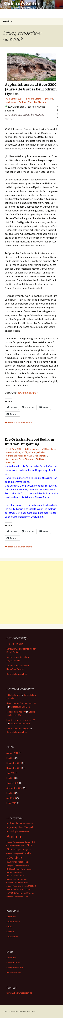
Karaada (22, 455)
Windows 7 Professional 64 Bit (17, 897)
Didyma (11, 849)
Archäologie (12, 102)
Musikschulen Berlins (14, 872)
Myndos (42, 102)
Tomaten (20, 889)
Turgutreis (30, 459)
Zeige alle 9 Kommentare (20, 422)
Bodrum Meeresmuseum (15, 842)
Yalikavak (10, 462)
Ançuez (10, 827)
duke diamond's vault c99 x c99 (21, 703)
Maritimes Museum (13, 869)
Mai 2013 (10, 793)
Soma (8, 889)
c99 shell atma (13, 694)
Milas (29, 455)
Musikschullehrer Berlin (15, 876)
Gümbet (32, 452)
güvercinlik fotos (14, 861)
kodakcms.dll (25, 866)
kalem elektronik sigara (17, 728)
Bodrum (22, 102)
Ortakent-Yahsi (40, 455)
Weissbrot (30, 893)
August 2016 (12, 752)
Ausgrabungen (24, 831)
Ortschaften (33, 448)
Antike (50, 98)
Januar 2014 (12, 783)
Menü (6, 21)
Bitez (46, 448)
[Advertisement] (31, 592)
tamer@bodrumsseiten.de (19, 992)
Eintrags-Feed (13, 962)
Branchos (28, 842)
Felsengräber (26, 850)
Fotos (9, 926)
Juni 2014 (10, 772)
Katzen (17, 866)
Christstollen (11, 846)
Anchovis (11, 823)
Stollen (13, 889)
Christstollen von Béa (16, 673)
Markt (23, 869)
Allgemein (11, 916)
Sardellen (31, 885)
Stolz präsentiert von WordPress (19, 1011)
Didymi (18, 850)
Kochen (10, 931)
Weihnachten (21, 893)
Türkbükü (40, 459)
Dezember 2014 (14, 762)
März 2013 (11, 803)
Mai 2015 (10, 757)
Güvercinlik (11, 455)
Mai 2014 (10, 778)
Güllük (24, 452)
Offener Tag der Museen (14, 883)
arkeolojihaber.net (27, 392)
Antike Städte (34, 98)
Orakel (26, 883)
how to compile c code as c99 (20, 720)
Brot (33, 842)
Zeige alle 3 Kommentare (20, 546)
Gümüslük (32, 102)
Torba (21, 459)
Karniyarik (10, 866)
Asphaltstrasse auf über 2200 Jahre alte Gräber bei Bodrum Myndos (31, 89)
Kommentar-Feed (14, 967)
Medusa (29, 869)
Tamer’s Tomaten (14, 643)
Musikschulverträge (13, 879)
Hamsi (27, 861)
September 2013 (14, 788)
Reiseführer (22, 886)
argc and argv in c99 (16, 711)
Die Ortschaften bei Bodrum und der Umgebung (29, 441)
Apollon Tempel (23, 827)
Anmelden (11, 957)
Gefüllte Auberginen (13, 854)
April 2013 (11, 798)
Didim (29, 845)
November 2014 (14, 767)
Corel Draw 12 (21, 846)
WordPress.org (13, 972)
